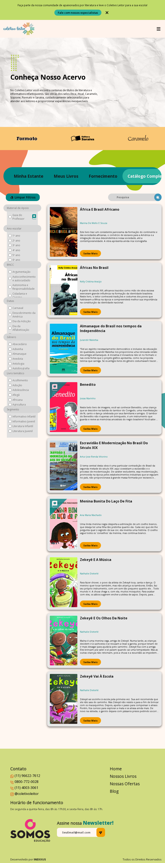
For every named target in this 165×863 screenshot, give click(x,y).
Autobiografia (20, 368)
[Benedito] (63, 407)
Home (116, 769)
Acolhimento (20, 380)
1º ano (16, 235)
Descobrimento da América (23, 314)
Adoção (17, 385)
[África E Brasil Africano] (63, 232)
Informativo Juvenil (23, 421)
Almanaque (19, 354)
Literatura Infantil (22, 426)
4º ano (16, 250)
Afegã (16, 395)
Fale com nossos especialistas (78, 13)
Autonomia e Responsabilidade (23, 287)
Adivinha (17, 349)
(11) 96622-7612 (27, 775)
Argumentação (21, 272)
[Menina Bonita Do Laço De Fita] (63, 524)
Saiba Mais (90, 253)
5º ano (16, 255)
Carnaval (17, 308)
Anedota (17, 359)
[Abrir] (159, 29)
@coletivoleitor (27, 793)
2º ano (16, 240)
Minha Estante (28, 176)
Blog (114, 791)
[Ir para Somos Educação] (30, 830)
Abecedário (19, 344)
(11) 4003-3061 (26, 787)
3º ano (16, 245)
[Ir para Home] (18, 28)
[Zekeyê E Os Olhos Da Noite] (63, 641)
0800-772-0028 (26, 781)
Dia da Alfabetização (20, 328)
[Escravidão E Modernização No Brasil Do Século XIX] (63, 465)
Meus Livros (66, 176)
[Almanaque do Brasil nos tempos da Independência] (63, 349)
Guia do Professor (18, 217)
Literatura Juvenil (22, 431)
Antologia (18, 363)
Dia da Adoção (21, 321)
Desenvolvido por (28, 859)
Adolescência (20, 390)
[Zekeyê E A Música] (63, 582)
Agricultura (19, 404)
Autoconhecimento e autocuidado (24, 278)
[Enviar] (100, 832)
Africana (17, 400)
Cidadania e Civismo (19, 295)
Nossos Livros (123, 776)
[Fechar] (107, 12)
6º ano (16, 260)
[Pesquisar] (158, 197)
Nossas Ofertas (125, 784)
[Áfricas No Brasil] (63, 290)
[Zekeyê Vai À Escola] (63, 699)
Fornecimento (103, 176)
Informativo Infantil (23, 416)
